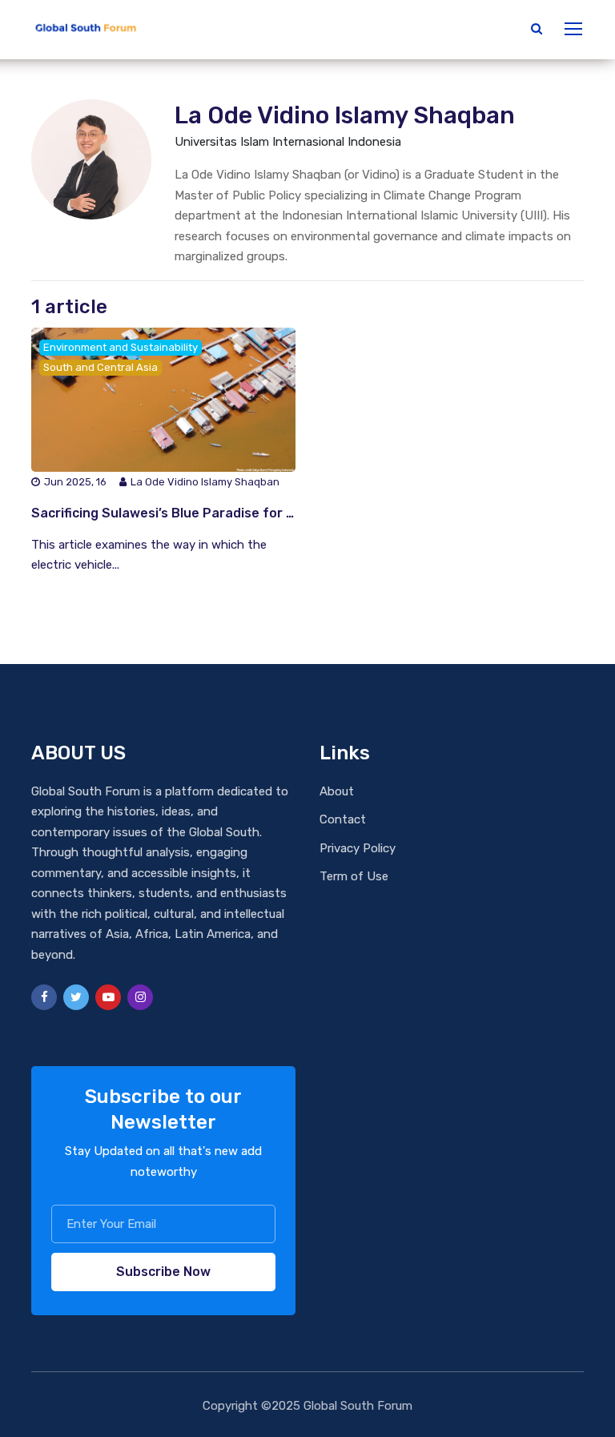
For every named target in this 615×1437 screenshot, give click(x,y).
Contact (343, 819)
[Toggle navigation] (575, 30)
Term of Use (354, 876)
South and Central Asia (100, 367)
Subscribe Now (163, 1271)
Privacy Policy (358, 848)
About (337, 791)
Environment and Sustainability (120, 347)
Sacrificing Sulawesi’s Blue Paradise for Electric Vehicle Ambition (237, 513)
